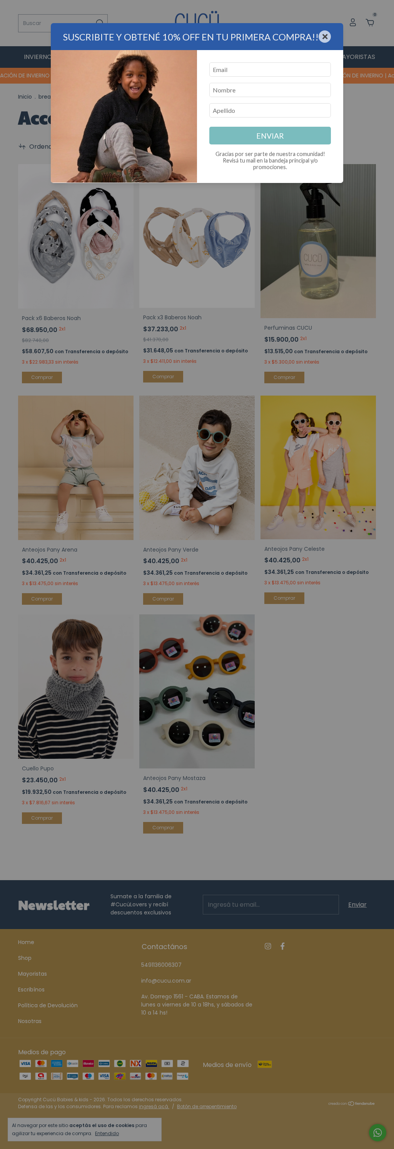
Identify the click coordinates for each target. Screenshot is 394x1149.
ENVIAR (270, 135)
